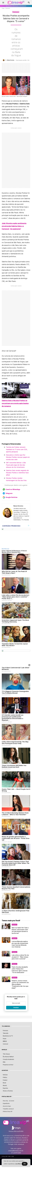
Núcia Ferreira (10, 60)
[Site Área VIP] (16, 2)
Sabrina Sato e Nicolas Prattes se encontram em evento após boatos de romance (15, 403)
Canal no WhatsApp (13, 489)
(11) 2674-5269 (16, 1153)
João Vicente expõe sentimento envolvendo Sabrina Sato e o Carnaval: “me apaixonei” (14, 226)
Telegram (9, 493)
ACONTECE (5, 1070)
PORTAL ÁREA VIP (6, 1096)
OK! (24, 1163)
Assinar (16, 1007)
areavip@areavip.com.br (15, 1151)
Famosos (8, 8)
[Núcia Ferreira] (4, 60)
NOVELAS (4, 1049)
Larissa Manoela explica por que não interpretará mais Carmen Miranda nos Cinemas (20, 944)
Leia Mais (18, 1163)
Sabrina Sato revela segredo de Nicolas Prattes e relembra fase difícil (17, 473)
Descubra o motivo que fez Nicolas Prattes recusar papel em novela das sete (18, 457)
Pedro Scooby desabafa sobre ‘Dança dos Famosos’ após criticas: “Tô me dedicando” (20, 969)
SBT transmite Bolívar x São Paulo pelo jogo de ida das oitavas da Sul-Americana (16, 465)
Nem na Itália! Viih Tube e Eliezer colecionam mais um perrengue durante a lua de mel (20, 930)
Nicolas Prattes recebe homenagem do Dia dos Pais (16, 479)
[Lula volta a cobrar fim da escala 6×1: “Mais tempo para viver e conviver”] (6, 953)
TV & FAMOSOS (6, 1026)
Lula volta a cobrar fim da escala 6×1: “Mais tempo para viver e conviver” (20, 957)
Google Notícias (11, 497)
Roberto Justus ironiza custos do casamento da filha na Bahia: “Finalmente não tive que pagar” (20, 984)
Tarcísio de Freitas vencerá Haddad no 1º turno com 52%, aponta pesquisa (17, 449)
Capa (3, 8)
